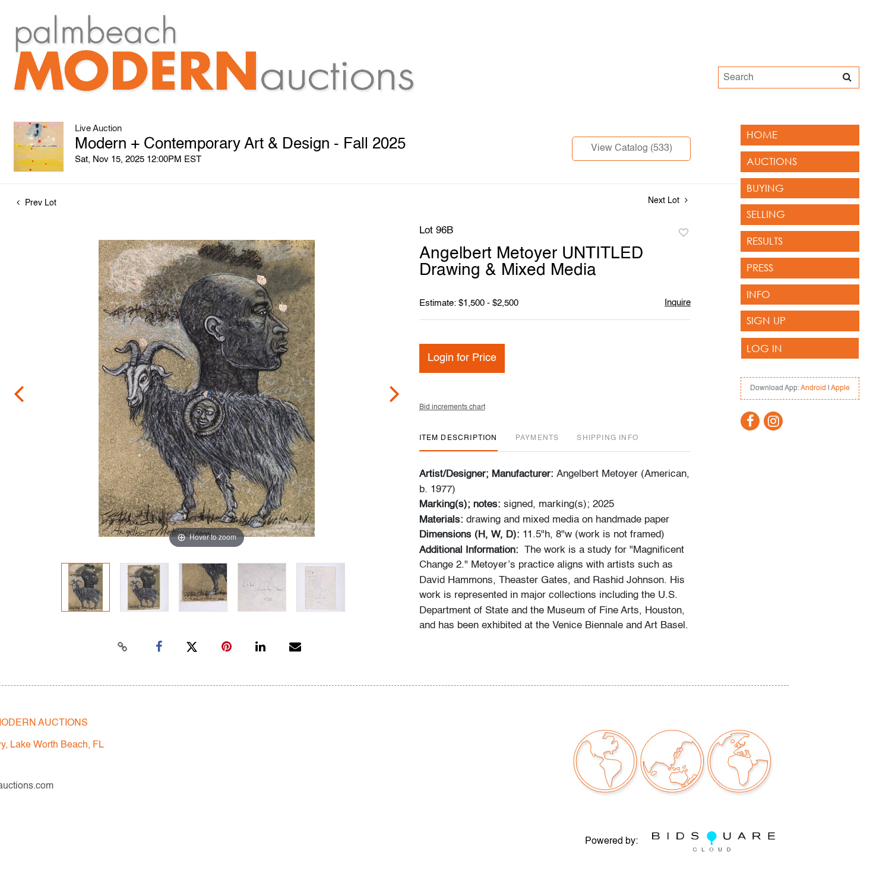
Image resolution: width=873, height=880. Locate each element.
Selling (766, 214)
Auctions (772, 161)
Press (760, 267)
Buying (765, 188)
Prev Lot (39, 203)
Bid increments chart (452, 407)
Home (762, 134)
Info (758, 294)
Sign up (766, 320)
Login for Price (462, 358)
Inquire (678, 302)
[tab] (458, 442)
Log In (764, 348)
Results (765, 241)
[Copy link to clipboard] (123, 647)
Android (813, 388)
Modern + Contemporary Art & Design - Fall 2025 (240, 144)
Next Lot (665, 201)
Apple (840, 388)
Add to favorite (683, 233)
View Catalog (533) (631, 148)
